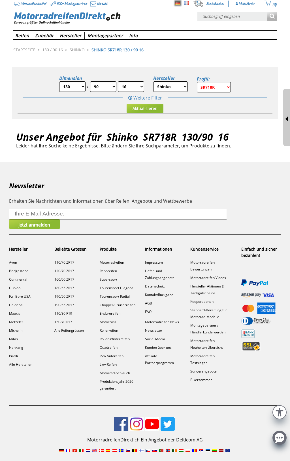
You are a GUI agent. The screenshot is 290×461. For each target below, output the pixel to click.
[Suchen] (272, 16)
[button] (279, 411)
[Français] (186, 3)
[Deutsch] (177, 3)
